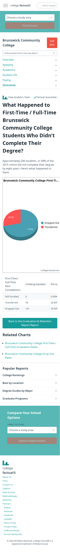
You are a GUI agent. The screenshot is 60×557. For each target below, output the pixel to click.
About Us (7, 477)
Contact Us (8, 484)
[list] (30, 59)
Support (6, 488)
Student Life (10, 75)
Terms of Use (10, 522)
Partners (7, 503)
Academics (9, 70)
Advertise (7, 499)
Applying (8, 65)
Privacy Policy (10, 526)
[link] (30, 59)
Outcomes (9, 85)
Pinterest (8, 511)
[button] (52, 43)
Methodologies (10, 496)
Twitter (7, 507)
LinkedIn (8, 519)
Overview (8, 59)
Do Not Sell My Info (13, 534)
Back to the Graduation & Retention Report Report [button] (30, 323)
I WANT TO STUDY (15, 424)
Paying (7, 80)
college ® (20, 5)
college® (9, 470)
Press (5, 480)
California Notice (11, 530)
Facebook (8, 515)
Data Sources (9, 492)
